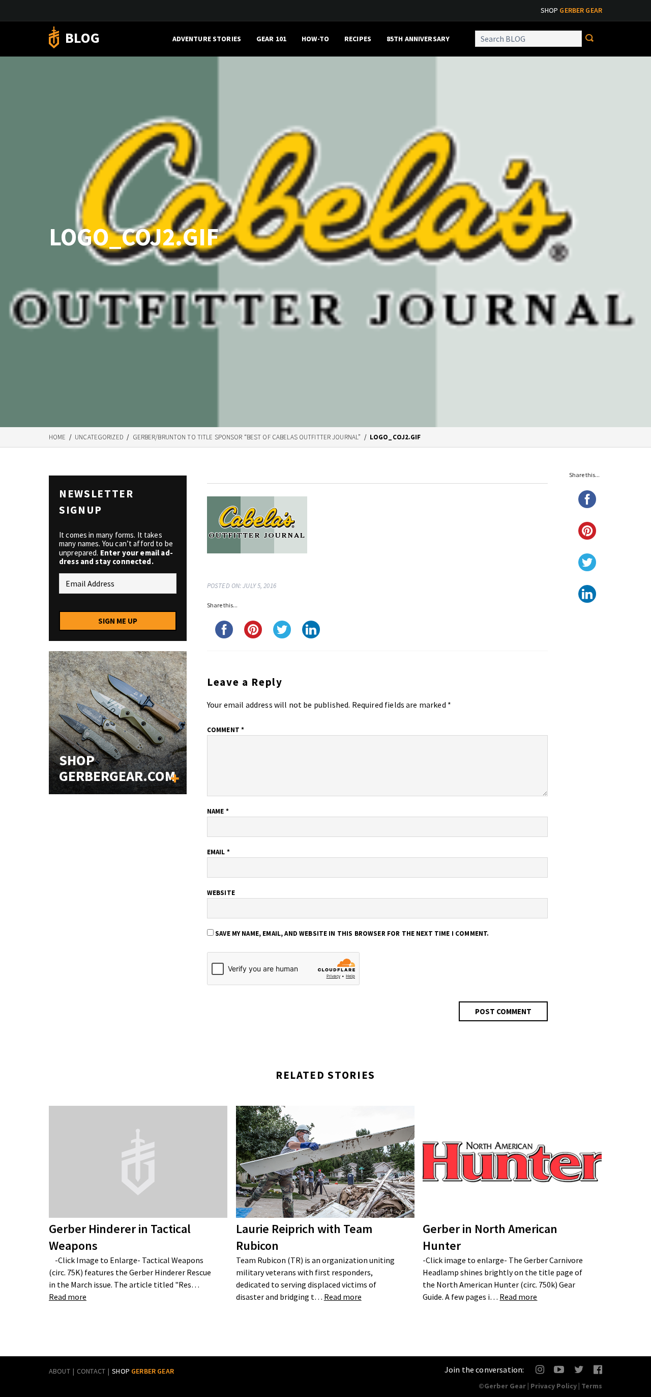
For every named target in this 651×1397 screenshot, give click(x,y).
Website (221, 892)
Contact (91, 1371)
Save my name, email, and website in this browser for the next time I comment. (352, 933)
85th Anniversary (418, 38)
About (59, 1371)
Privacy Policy (553, 1385)
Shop (571, 10)
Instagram (540, 1369)
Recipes (357, 38)
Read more (67, 1297)
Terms (591, 1385)
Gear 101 (271, 38)
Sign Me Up (117, 621)
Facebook (598, 1369)
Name (218, 811)
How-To (315, 38)
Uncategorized (99, 437)
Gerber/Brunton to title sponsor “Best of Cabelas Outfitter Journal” (247, 437)
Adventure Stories (206, 38)
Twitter (579, 1369)
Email (218, 852)
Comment (225, 729)
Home (57, 437)
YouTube (559, 1369)
